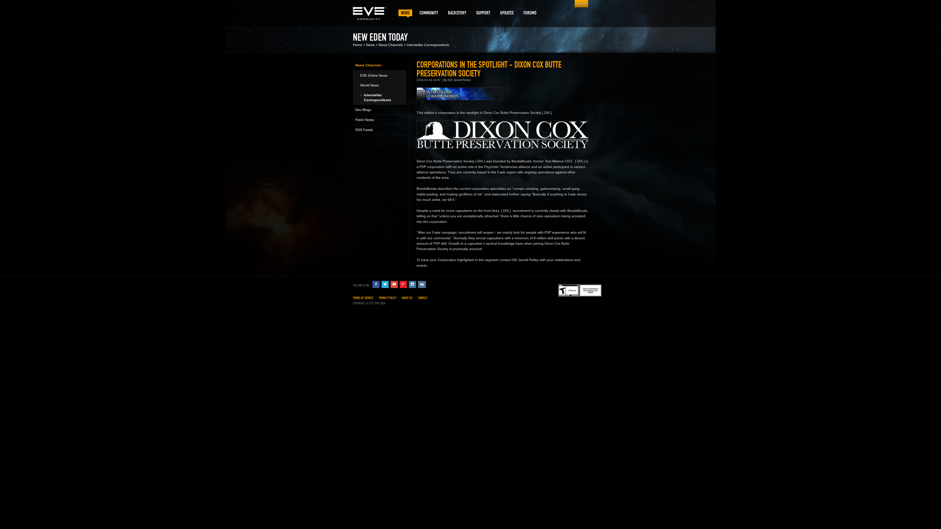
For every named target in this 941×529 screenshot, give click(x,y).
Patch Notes (364, 120)
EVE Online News (373, 75)
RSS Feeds (364, 130)
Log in (581, 3)
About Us (407, 298)
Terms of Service (363, 298)
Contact (422, 298)
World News (369, 85)
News (370, 45)
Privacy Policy (387, 298)
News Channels (391, 45)
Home (357, 45)
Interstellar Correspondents (428, 45)
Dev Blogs (363, 110)
